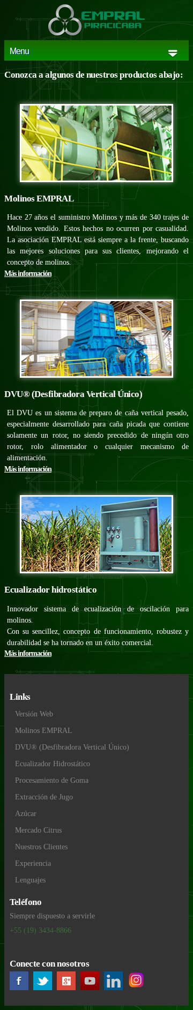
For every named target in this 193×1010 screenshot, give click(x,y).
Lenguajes (30, 880)
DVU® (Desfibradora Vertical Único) (72, 747)
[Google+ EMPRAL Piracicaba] (67, 984)
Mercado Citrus (38, 830)
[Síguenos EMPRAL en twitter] (44, 984)
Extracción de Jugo (44, 797)
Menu (19, 51)
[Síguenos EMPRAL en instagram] (138, 984)
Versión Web (34, 714)
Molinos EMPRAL (43, 731)
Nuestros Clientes (41, 847)
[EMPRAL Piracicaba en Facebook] (20, 984)
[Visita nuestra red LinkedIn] (114, 984)
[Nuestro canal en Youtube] (91, 984)
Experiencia (33, 863)
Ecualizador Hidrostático (52, 764)
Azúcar (25, 814)
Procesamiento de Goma (51, 780)
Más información (27, 274)
